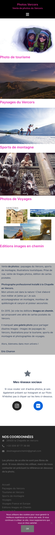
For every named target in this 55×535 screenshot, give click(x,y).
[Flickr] (38, 405)
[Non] (51, 523)
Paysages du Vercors (13, 488)
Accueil (6, 484)
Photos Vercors (27, 4)
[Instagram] (17, 405)
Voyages (6, 499)
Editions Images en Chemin (16, 507)
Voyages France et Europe (16, 503)
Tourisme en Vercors (13, 492)
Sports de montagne (13, 496)
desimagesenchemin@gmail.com (23, 450)
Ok (27, 528)
